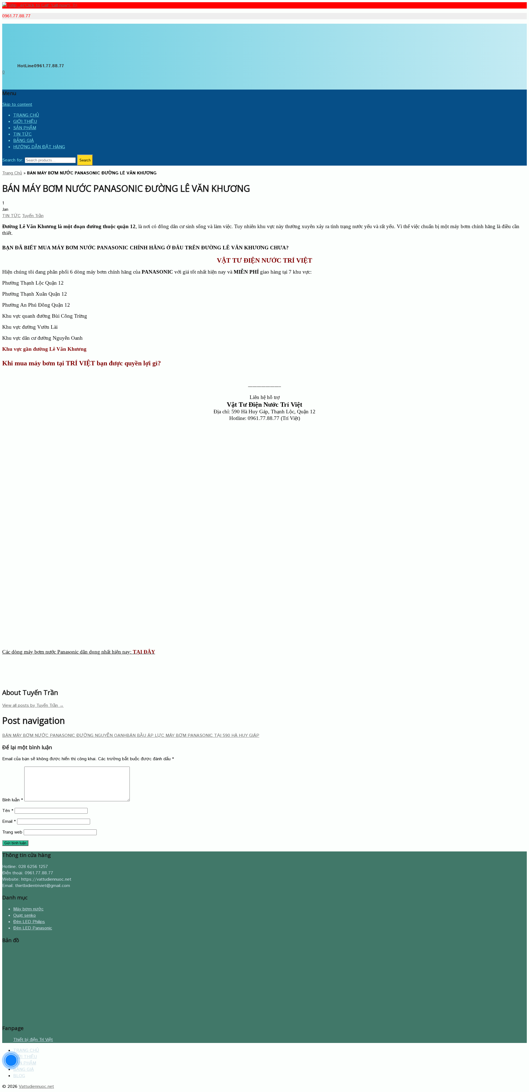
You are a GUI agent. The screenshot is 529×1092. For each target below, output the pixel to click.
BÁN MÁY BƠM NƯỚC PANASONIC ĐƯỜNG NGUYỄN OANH (64, 735)
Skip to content (17, 104)
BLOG (19, 1076)
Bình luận (12, 800)
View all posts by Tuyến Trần (33, 705)
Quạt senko (24, 915)
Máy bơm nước (28, 909)
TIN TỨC (22, 134)
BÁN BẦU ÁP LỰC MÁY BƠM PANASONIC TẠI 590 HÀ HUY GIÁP (192, 735)
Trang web (12, 832)
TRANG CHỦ (26, 115)
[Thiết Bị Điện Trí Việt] (20, 58)
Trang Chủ (12, 173)
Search (85, 160)
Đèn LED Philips (29, 922)
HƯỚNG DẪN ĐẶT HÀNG (39, 147)
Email (9, 821)
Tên (7, 811)
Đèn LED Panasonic (32, 928)
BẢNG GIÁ (23, 140)
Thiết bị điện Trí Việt (33, 1040)
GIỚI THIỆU (25, 121)
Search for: (12, 160)
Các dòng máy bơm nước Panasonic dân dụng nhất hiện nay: (78, 652)
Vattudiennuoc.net (36, 1086)
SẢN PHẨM (24, 128)
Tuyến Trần (33, 216)
